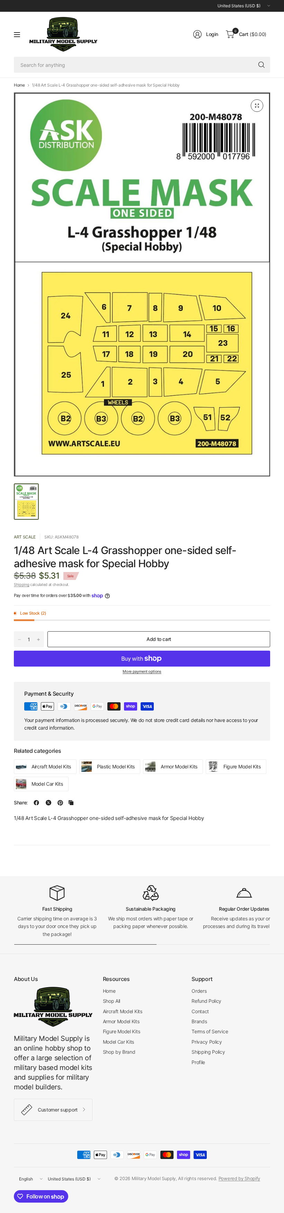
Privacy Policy (207, 1042)
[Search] (261, 65)
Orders (199, 991)
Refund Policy (206, 1001)
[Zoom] (257, 105)
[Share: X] (48, 802)
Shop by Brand (119, 1052)
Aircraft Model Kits (122, 1011)
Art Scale (25, 536)
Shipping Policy (208, 1052)
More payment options (142, 671)
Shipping (21, 584)
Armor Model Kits (121, 1021)
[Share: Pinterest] (60, 802)
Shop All (111, 1001)
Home (19, 85)
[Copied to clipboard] (71, 802)
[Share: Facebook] (36, 802)
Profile (198, 1062)
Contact (200, 1011)
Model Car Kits (118, 1042)
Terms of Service (210, 1031)
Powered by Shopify (239, 1178)
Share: (21, 802)
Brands (199, 1021)
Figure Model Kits (121, 1031)
